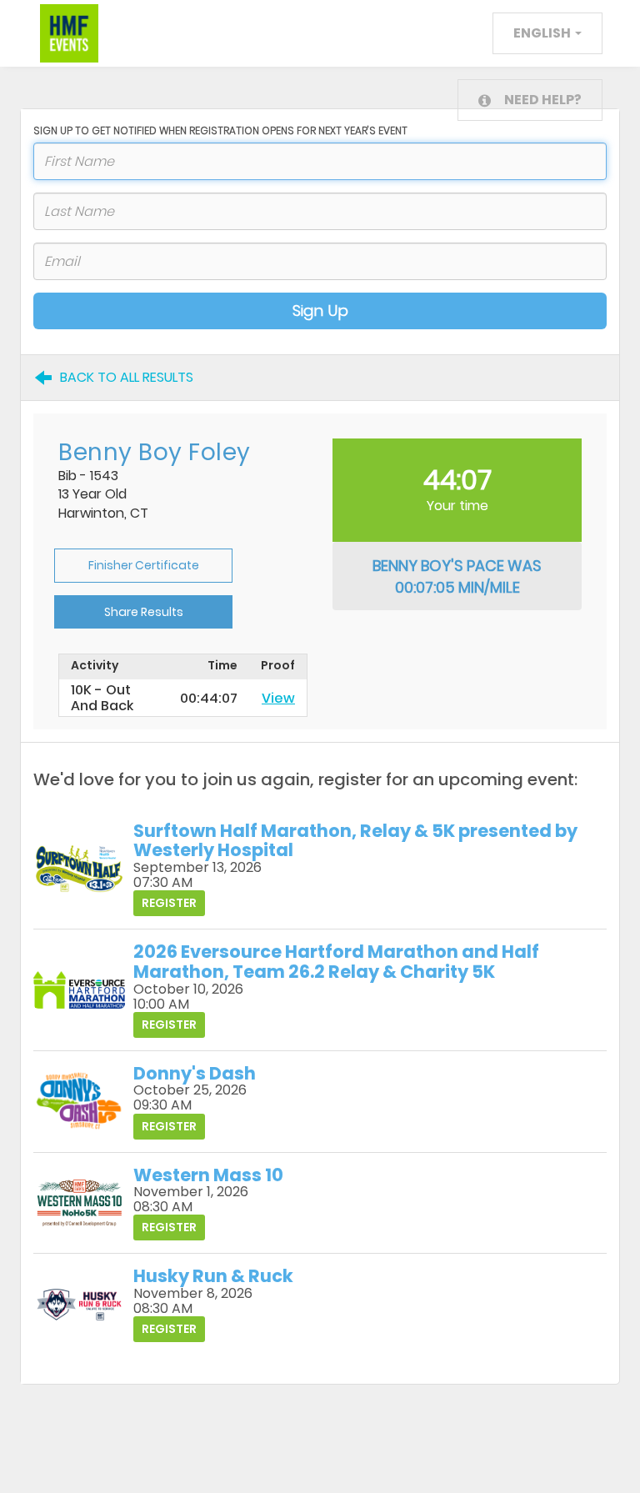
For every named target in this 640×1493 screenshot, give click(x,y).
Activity (94, 666)
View (278, 698)
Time (223, 666)
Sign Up (320, 310)
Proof (278, 666)
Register (169, 902)
